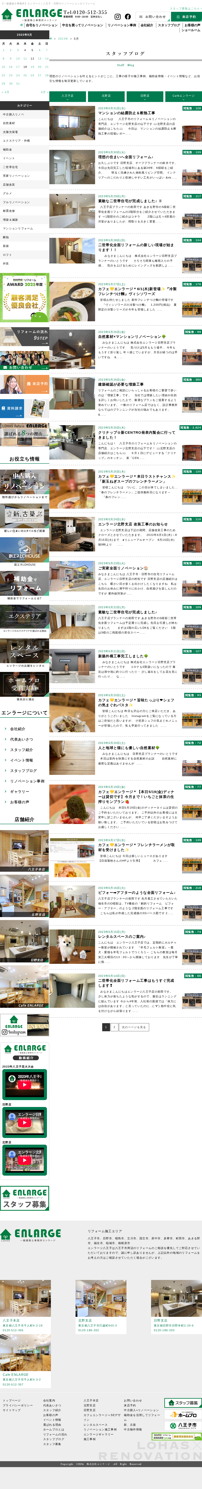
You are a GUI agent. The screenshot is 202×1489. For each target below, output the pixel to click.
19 (32, 66)
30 (11, 83)
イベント (9, 158)
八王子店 (68, 95)
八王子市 (94, 1238)
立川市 (131, 1238)
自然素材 (9, 123)
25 (25, 75)
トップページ (12, 1400)
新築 (6, 246)
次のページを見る (134, 1027)
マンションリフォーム (18, 228)
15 (4, 66)
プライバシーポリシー (18, 1405)
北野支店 (90, 1405)
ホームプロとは (53, 1429)
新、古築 (130, 1424)
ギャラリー (19, 792)
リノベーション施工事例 (100, 1429)
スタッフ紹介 (21, 750)
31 (18, 83)
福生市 (98, 1243)
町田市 (180, 1238)
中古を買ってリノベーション (82, 25)
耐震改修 (9, 210)
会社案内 (49, 1400)
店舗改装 (9, 184)
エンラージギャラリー (99, 1434)
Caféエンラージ (184, 95)
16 (11, 66)
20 (40, 66)
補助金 (7, 149)
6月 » (45, 92)
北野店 (106, 95)
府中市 (156, 1238)
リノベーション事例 (122, 25)
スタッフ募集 (52, 1444)
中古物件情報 (133, 1429)
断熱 (6, 237)
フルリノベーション (16, 202)
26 (32, 75)
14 (47, 58)
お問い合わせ (133, 1400)
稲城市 (110, 1243)
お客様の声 (192, 25)
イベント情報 (21, 760)
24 (18, 75)
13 (40, 58)
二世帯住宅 (10, 167)
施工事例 (90, 1439)
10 (18, 58)
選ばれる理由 (52, 1424)
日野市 (107, 1238)
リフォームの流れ (55, 1434)
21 (47, 66)
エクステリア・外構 (16, 140)
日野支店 (90, 1410)
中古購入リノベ (13, 114)
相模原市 (124, 1243)
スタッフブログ (169, 25)
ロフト (7, 254)
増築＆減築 (10, 219)
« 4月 (5, 92)
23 (11, 75)
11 (25, 58)
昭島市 (119, 1238)
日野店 (145, 95)
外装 (6, 263)
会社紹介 (147, 25)
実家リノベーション (16, 175)
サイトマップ (12, 1410)
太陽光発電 (10, 132)
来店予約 (130, 1405)
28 (47, 75)
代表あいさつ (21, 739)
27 (40, 75)
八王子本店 (91, 1400)
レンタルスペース (96, 1424)
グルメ (7, 193)
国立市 (144, 1238)
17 (18, 66)
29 (4, 83)
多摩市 (168, 1238)
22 (4, 75)
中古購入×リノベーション (141, 1410)
